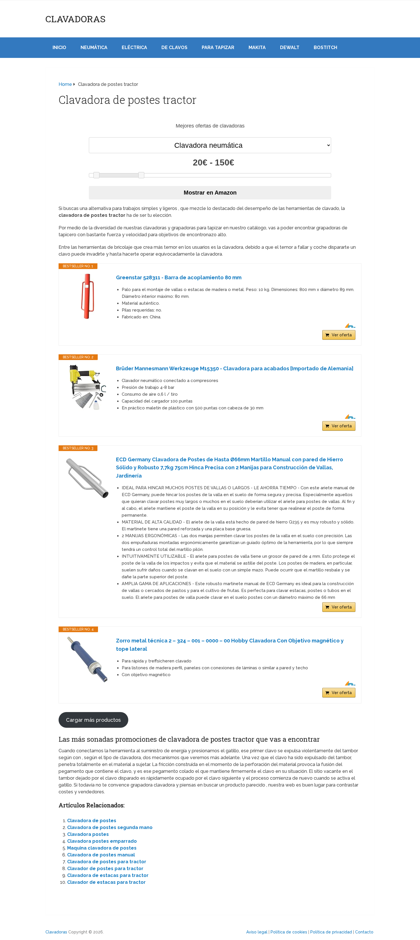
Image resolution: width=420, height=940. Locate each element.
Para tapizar (218, 47)
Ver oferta (342, 335)
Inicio (59, 47)
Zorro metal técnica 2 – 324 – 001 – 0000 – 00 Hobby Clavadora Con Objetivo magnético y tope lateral (230, 645)
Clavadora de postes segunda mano (110, 827)
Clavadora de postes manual (101, 855)
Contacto (364, 932)
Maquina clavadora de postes (102, 848)
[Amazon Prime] (347, 325)
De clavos (174, 47)
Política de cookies (289, 932)
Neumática (94, 47)
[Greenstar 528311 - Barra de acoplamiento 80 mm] (87, 296)
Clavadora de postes (91, 820)
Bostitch (325, 47)
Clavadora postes (88, 834)
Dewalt (289, 47)
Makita (257, 47)
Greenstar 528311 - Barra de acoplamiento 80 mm (178, 277)
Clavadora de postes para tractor (106, 861)
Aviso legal (256, 932)
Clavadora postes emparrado (102, 841)
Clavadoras (75, 18)
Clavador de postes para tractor (105, 868)
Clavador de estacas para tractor (106, 882)
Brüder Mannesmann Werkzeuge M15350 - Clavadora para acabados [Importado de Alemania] (234, 368)
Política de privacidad (331, 932)
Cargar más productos (93, 720)
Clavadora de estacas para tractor (108, 875)
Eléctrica (134, 47)
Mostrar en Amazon (210, 192)
